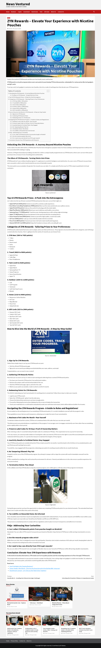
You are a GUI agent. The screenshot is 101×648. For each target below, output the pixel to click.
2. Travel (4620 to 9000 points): (19, 103)
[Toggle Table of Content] (47, 91)
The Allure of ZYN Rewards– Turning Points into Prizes (25, 95)
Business (13, 11)
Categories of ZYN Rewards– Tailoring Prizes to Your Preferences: (27, 99)
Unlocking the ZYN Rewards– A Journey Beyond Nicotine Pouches (26, 93)
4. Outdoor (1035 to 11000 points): (20, 106)
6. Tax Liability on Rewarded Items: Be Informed (23, 130)
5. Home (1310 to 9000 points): (19, 108)
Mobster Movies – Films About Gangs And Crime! (60, 603)
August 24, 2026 (33, 634)
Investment (26, 11)
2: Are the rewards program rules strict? (21, 136)
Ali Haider (10, 28)
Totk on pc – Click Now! (36, 603)
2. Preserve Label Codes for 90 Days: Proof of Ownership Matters (28, 123)
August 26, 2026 (15, 634)
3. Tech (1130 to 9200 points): (19, 104)
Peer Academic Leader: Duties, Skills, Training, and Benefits (50, 630)
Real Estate (35, 11)
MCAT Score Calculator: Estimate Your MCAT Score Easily (85, 630)
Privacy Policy (14, 640)
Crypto (20, 11)
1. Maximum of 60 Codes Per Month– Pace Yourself (24, 121)
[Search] (94, 11)
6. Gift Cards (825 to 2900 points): (20, 110)
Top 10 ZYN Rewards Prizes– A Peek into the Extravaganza (25, 97)
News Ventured (18, 4)
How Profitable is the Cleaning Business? (21, 566)
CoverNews (55, 645)
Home (7, 11)
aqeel (9, 606)
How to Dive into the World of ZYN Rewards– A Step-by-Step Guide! (27, 112)
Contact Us (61, 11)
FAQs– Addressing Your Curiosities (18, 132)
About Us (53, 11)
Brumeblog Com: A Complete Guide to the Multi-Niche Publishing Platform (68, 630)
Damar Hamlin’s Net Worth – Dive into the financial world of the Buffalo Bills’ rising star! (34, 568)
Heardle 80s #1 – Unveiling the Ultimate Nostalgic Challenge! (23, 577)
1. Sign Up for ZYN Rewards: (18, 114)
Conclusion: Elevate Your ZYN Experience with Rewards (24, 140)
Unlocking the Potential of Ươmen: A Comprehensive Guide (78, 577)
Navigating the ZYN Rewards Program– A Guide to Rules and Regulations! (29, 119)
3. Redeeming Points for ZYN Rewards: (21, 117)
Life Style (46, 11)
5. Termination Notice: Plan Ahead (20, 128)
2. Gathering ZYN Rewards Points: (20, 115)
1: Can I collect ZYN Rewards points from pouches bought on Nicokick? (29, 134)
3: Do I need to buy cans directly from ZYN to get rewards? (26, 138)
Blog (8, 624)
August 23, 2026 (69, 633)
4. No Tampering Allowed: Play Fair (20, 127)
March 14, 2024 (59, 606)
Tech (41, 11)
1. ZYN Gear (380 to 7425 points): (20, 101)
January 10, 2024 (17, 28)
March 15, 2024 (14, 606)
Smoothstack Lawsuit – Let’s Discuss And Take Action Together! (27, 570)
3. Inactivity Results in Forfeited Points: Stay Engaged (24, 125)
